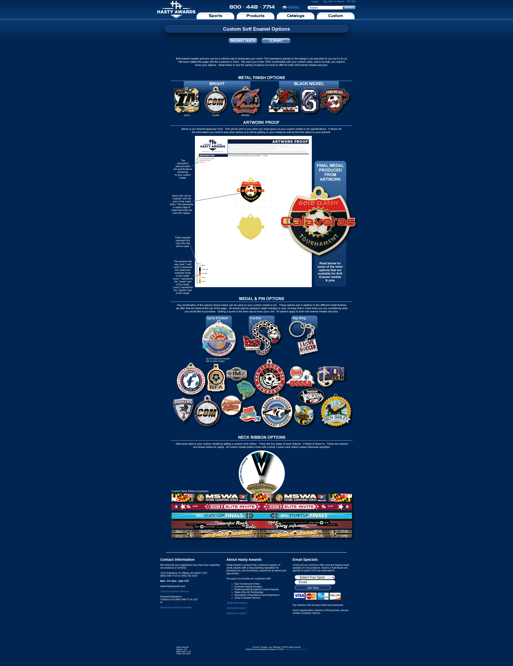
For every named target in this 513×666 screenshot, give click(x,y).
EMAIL (294, 7)
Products (255, 15)
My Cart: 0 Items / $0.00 (339, 1)
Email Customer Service (175, 591)
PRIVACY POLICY (237, 613)
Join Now (313, 587)
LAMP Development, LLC (296, 649)
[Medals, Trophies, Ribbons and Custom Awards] (176, 9)
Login (314, 1)
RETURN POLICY (237, 608)
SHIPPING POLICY (237, 603)
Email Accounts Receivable (176, 607)
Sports (215, 15)
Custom (335, 15)
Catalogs (295, 15)
